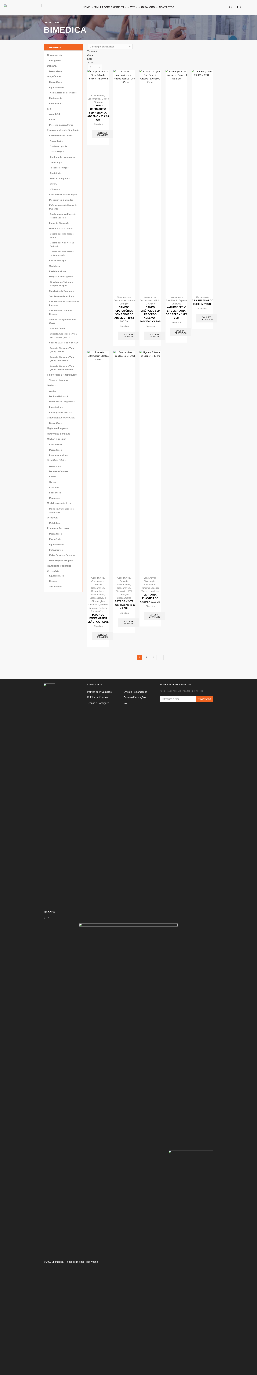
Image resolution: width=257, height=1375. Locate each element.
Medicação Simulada (58, 433)
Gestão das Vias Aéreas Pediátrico (62, 244)
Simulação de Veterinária (61, 291)
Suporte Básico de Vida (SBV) (64, 343)
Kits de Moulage (57, 260)
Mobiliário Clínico (56, 460)
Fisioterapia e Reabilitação (62, 375)
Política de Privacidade (99, 692)
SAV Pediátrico (57, 328)
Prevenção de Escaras (60, 412)
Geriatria (52, 385)
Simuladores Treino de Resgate (60, 312)
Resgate (53, 581)
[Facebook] (237, 7)
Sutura (53, 184)
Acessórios (55, 466)
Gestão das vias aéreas (61, 228)
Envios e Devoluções (134, 697)
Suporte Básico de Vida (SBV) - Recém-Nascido (62, 368)
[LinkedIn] (241, 7)
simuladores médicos (109, 7)
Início (47, 22)
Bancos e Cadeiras (58, 471)
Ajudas (52, 391)
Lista (89, 59)
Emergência (55, 60)
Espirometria (55, 98)
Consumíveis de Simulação (63, 194)
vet (132, 7)
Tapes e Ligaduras (150, 591)
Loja (57, 22)
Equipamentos (56, 87)
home (86, 7)
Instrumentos (56, 103)
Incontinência (56, 407)
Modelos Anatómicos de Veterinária (61, 511)
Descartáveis (93, 98)
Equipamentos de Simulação (63, 130)
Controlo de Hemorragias (62, 157)
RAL (125, 703)
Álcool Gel (54, 114)
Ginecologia (56, 162)
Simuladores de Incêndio (62, 296)
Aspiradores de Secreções (63, 93)
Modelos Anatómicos (59, 503)
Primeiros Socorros (150, 588)
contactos (166, 7)
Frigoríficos (55, 493)
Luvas (52, 119)
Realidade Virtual (57, 271)
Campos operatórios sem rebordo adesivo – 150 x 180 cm (124, 314)
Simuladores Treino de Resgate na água (61, 284)
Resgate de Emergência (61, 276)
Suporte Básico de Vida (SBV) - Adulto (62, 350)
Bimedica (98, 124)
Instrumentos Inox (58, 455)
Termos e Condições (98, 703)
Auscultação (56, 141)
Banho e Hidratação (59, 396)
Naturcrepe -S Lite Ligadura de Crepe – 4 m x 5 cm (176, 312)
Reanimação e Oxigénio (61, 560)
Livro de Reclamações (135, 692)
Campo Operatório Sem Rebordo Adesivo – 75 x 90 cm (98, 112)
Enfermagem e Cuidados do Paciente (63, 207)
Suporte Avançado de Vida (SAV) (62, 321)
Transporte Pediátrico (59, 566)
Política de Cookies (97, 697)
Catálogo (148, 7)
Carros (52, 482)
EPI (104, 598)
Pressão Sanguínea (60, 178)
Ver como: (92, 51)
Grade (90, 55)
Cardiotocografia (58, 146)
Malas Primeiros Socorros (62, 555)
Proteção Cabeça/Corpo (61, 125)
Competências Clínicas (61, 135)
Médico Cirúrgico (56, 439)
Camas (52, 476)
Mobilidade (55, 523)
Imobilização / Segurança (62, 401)
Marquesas (54, 498)
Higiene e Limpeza (57, 428)
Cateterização (57, 151)
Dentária (98, 584)
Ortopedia (52, 517)
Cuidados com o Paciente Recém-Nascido (63, 216)
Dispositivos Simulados (61, 200)
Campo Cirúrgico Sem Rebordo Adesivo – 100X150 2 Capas (150, 314)
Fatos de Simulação (59, 223)
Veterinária (53, 571)
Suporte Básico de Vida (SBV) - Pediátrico (62, 359)
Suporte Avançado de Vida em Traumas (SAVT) (63, 336)
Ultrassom (55, 189)
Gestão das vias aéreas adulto (62, 236)
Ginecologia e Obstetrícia (61, 417)
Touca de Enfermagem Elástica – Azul (98, 618)
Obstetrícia (55, 173)
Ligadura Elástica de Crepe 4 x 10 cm (150, 598)
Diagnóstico (95, 598)
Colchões (54, 487)
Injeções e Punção (59, 168)
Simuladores (55, 586)
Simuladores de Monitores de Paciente (64, 303)
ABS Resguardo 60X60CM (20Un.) (202, 302)
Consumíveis (97, 95)
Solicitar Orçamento (102, 134)
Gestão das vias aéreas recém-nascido (62, 253)
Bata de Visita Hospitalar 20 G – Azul (124, 605)
